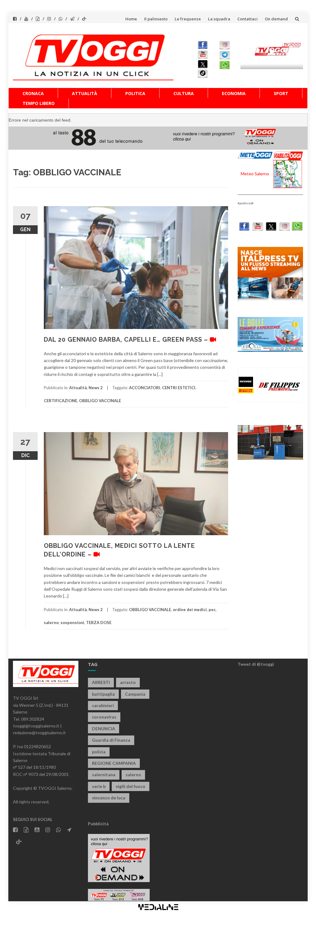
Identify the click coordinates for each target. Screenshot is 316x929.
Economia (234, 93)
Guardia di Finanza (111, 740)
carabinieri (103, 705)
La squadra (219, 19)
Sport (281, 93)
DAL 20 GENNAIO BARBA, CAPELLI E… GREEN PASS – (127, 339)
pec (212, 609)
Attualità (84, 93)
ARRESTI (101, 682)
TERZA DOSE (98, 622)
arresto (128, 682)
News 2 (96, 387)
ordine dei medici (190, 609)
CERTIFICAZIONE (60, 400)
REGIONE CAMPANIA (114, 763)
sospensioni (72, 622)
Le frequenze (188, 19)
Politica (135, 93)
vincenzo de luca (108, 797)
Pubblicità (98, 823)
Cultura (183, 93)
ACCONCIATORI (144, 387)
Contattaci (247, 19)
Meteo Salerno (255, 173)
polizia (99, 751)
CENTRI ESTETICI (178, 387)
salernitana (103, 774)
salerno (51, 622)
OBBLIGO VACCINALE (100, 400)
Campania (135, 694)
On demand (276, 19)
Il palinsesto (156, 19)
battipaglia (103, 694)
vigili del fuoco (130, 786)
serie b (99, 786)
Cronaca (33, 93)
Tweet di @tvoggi (256, 664)
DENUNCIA (103, 728)
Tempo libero (39, 103)
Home (131, 19)
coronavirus (104, 716)
